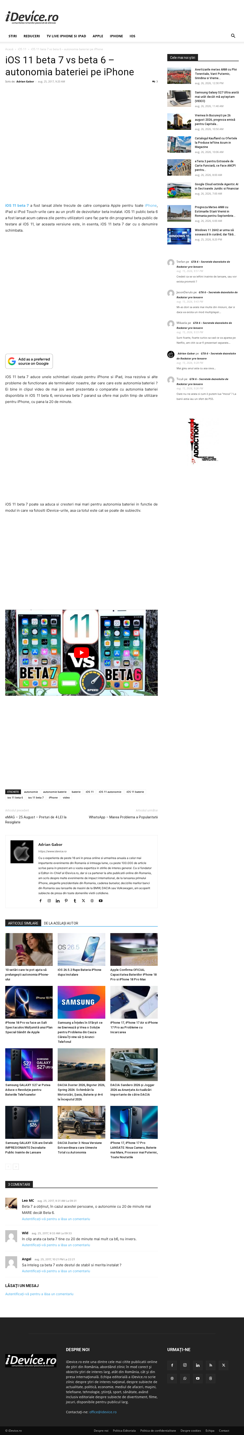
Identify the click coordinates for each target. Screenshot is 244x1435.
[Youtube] (102, 901)
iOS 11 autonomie (110, 792)
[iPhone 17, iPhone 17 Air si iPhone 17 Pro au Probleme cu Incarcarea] (134, 1002)
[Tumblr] (77, 901)
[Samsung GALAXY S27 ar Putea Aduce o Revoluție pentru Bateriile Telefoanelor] (29, 1064)
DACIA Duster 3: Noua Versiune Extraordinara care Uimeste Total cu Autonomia (80, 1147)
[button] (233, 36)
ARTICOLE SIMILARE (23, 923)
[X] (85, 901)
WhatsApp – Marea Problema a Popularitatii (123, 817)
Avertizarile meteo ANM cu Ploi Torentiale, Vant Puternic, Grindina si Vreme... (216, 74)
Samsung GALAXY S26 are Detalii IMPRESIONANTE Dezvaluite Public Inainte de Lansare (28, 1147)
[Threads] (210, 1378)
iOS (132, 36)
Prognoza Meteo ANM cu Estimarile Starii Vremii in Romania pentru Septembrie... (215, 211)
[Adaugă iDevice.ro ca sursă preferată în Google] (81, 361)
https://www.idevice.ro (52, 851)
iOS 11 (22, 49)
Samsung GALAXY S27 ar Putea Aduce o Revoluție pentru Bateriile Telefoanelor (27, 1089)
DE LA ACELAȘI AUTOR (61, 923)
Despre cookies (191, 1431)
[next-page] (16, 1166)
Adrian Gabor (25, 81)
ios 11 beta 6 (15, 797)
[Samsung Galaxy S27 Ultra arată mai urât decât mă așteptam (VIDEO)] (179, 98)
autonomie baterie (54, 792)
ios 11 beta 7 (36, 797)
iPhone (116, 36)
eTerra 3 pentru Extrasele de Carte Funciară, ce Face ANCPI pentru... (215, 166)
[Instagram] (51, 901)
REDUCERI (32, 36)
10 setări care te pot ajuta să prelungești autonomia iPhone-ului (27, 974)
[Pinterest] (68, 901)
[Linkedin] (59, 901)
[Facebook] (42, 901)
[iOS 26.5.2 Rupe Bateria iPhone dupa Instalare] (81, 949)
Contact (224, 1431)
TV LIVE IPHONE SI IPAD (66, 36)
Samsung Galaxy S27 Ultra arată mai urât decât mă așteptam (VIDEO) (217, 97)
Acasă (9, 49)
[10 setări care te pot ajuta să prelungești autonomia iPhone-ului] (29, 949)
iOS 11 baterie (135, 792)
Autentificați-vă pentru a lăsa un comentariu (56, 1219)
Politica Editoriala (124, 1431)
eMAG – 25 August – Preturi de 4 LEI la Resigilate (35, 819)
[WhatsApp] (185, 1378)
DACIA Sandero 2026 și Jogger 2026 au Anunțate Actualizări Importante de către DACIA (132, 1089)
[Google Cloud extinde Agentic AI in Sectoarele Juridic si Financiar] (179, 190)
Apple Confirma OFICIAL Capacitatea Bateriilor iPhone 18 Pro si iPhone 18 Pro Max (133, 974)
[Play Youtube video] (81, 653)
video (66, 797)
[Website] (94, 901)
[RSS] (210, 1365)
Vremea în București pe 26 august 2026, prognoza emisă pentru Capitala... (215, 120)
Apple (98, 36)
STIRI (13, 36)
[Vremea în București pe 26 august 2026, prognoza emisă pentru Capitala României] (179, 121)
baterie (76, 792)
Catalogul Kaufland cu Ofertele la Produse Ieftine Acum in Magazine (216, 143)
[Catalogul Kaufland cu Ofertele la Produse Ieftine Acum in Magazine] (179, 144)
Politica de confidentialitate (158, 1431)
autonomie (31, 792)
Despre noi (101, 1431)
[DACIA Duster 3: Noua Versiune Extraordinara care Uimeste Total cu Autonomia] (81, 1122)
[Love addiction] (203, 464)
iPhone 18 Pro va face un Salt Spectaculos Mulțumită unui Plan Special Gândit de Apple (28, 1027)
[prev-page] (8, 1166)
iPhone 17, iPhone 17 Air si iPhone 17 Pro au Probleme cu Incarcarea (134, 1027)
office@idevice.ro (103, 1412)
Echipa (210, 1431)
